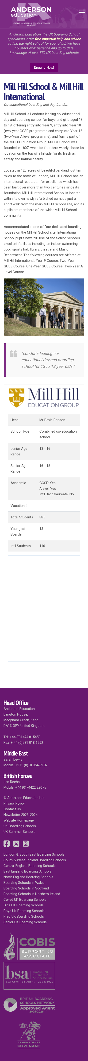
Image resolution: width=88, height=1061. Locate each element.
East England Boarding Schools (27, 871)
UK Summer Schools (19, 832)
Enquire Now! (44, 67)
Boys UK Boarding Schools (24, 911)
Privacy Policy (14, 803)
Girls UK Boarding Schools (24, 905)
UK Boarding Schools (20, 826)
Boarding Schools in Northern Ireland (32, 894)
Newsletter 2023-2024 (21, 815)
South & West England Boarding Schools (35, 860)
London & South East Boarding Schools (34, 854)
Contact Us (12, 809)
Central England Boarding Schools (30, 866)
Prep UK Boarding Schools (24, 916)
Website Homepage (19, 820)
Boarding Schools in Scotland (26, 888)
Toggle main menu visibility (82, 10)
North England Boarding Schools (28, 877)
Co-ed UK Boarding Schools (25, 899)
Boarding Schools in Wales (24, 883)
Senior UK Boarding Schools (25, 922)
